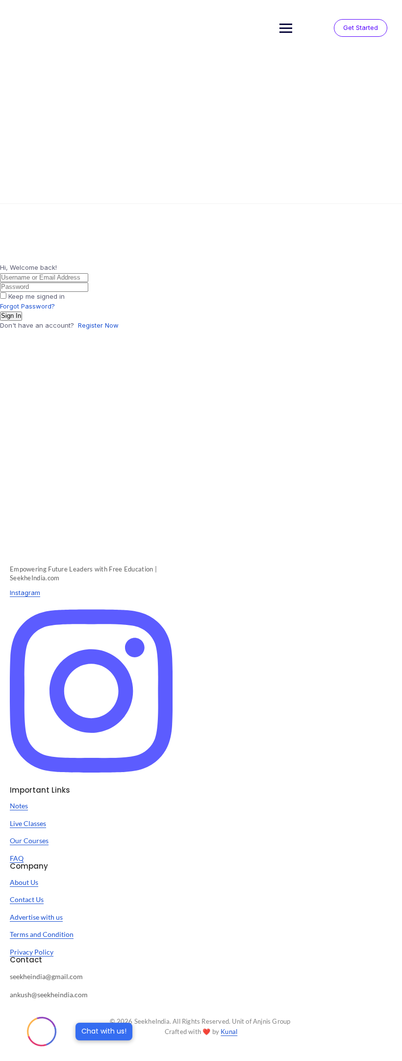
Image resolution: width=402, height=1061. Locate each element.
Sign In (11, 315)
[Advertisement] (201, 129)
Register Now (98, 325)
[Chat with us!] (42, 1031)
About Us (24, 882)
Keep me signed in (36, 296)
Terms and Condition (42, 934)
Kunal (229, 1031)
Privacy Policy (31, 952)
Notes (19, 806)
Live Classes (28, 823)
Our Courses (29, 840)
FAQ (17, 858)
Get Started (360, 27)
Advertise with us (36, 917)
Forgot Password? (27, 306)
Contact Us (27, 899)
